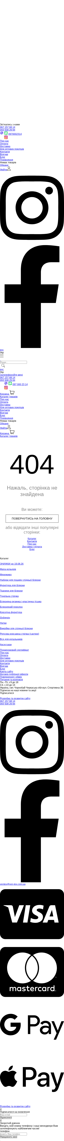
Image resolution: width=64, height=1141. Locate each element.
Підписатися (7, 693)
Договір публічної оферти (14, 674)
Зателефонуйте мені (11, 375)
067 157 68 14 (7, 127)
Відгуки (4, 154)
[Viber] (6, 384)
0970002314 (15, 134)
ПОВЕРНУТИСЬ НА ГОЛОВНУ (32, 518)
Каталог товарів (9, 396)
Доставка (5, 146)
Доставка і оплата (32, 546)
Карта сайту (6, 671)
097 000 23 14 (20, 384)
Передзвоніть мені (8, 1137)
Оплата (4, 143)
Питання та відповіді (11, 679)
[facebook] (32, 881)
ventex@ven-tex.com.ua (12, 884)
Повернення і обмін (11, 677)
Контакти (5, 151)
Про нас (4, 141)
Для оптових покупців (12, 149)
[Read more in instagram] (32, 243)
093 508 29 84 (7, 130)
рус (2, 350)
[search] (0, 367)
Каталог (32, 538)
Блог (2, 157)
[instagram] (32, 778)
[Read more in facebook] (32, 347)
